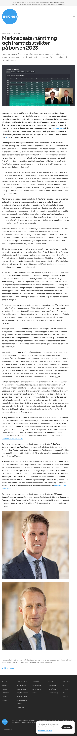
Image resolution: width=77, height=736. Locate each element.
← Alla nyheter (8, 668)
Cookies (19, 704)
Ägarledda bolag (53, 693)
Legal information (22, 693)
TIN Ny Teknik (52, 685)
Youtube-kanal (58, 128)
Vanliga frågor (21, 689)
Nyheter (4, 689)
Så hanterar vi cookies (45, 730)
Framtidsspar (36, 685)
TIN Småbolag (52, 689)
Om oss (4, 696)
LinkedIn (65, 689)
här (6, 137)
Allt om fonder (21, 685)
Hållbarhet (5, 693)
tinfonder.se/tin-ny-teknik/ (12, 438)
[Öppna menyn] (73, 16)
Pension (34, 693)
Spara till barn (36, 689)
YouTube (65, 693)
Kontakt (4, 700)
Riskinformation (22, 696)
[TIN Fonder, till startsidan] (10, 16)
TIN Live (4, 685)
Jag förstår (67, 727)
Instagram (66, 696)
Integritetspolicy (22, 700)
